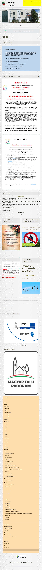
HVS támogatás (7, 455)
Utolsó (18, 313)
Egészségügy (6, 436)
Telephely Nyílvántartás (8, 528)
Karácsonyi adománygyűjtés (8, 220)
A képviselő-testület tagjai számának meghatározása (12, 511)
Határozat (5, 307)
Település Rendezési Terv (8, 474)
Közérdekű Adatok (6, 524)
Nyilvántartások (6, 532)
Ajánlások (6, 530)
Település (4, 402)
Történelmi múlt (6, 408)
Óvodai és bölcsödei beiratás (11, 77)
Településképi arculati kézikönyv (9, 476)
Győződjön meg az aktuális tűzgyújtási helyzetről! (31, 220)
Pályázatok (6, 449)
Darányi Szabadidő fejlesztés (9, 461)
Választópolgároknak (8, 497)
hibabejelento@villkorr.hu (31, 279)
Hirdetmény (6, 193)
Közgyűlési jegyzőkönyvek (8, 534)
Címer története (6, 406)
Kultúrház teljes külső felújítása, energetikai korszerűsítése (13, 469)
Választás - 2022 (7, 505)
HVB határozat (7, 515)
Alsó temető (6, 414)
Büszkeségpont (7, 471)
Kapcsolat (6, 445)
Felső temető (7, 416)
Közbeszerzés (6, 478)
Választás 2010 (7, 519)
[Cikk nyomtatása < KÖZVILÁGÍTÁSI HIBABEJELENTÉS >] (38, 257)
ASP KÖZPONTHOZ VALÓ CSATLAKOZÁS (12, 467)
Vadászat (6, 434)
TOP (5, 451)
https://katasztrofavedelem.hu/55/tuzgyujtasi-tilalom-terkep (31, 4)
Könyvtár (6, 429)
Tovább (14, 313)
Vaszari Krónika (7, 545)
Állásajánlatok (6, 440)
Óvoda (6, 423)
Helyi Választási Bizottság (9, 490)
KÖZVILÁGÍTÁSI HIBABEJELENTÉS (27, 260)
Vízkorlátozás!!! (7, 42)
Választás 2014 (7, 517)
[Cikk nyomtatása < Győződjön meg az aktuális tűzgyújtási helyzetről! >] (38, 217)
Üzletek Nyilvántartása (8, 526)
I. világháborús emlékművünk (9, 453)
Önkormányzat (5, 419)
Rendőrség (6, 447)
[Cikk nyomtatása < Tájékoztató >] (18, 257)
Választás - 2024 (7, 503)
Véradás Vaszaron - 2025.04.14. (9, 302)
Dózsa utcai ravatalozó (8, 463)
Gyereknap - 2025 (7, 299)
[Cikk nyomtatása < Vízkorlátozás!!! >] (38, 41)
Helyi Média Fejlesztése (8, 457)
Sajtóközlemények (7, 547)
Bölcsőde (6, 425)
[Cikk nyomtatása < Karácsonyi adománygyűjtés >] (18, 217)
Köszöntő (5, 404)
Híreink (5, 549)
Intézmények (6, 421)
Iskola (6, 427)
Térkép (5, 410)
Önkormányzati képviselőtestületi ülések (10, 536)
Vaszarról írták (6, 543)
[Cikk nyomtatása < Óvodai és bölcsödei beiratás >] (38, 76)
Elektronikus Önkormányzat (7, 552)
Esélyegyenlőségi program (8, 480)
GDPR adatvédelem (7, 521)
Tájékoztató (6, 259)
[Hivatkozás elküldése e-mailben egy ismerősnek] (39, 41)
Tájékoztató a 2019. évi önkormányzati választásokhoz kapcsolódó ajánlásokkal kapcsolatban (18, 513)
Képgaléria (6, 541)
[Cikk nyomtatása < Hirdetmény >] (38, 192)
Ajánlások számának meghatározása (10, 509)
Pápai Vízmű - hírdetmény (8, 304)
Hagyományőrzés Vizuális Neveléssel (10, 465)
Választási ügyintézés (8, 493)
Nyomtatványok (6, 438)
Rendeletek (6, 442)
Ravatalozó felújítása (8, 459)
